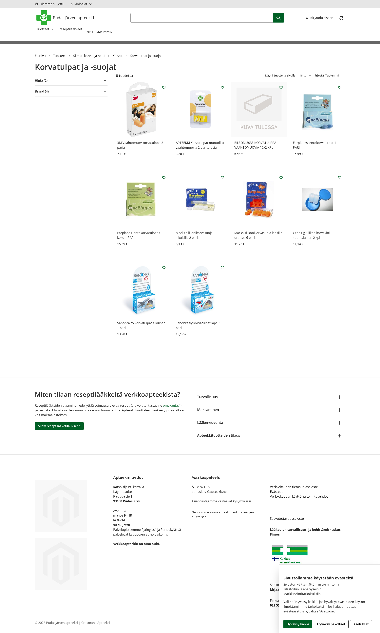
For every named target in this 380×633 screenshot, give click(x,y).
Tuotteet (42, 29)
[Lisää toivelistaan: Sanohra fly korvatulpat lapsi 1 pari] (222, 268)
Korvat (118, 56)
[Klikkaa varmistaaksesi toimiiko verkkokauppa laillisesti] (307, 559)
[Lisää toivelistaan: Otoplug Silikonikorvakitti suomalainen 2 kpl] (340, 177)
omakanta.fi (171, 405)
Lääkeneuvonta (210, 422)
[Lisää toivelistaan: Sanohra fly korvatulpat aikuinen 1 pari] (164, 268)
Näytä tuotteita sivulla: (281, 75)
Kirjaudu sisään (321, 18)
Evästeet (276, 491)
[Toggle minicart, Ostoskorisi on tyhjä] (341, 18)
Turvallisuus (207, 396)
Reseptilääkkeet (70, 29)
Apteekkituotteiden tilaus (218, 435)
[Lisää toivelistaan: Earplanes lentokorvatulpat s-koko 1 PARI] (164, 177)
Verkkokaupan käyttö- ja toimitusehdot (299, 496)
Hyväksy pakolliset (331, 624)
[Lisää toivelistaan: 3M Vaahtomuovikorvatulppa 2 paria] (164, 87)
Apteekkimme (100, 31)
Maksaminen (208, 409)
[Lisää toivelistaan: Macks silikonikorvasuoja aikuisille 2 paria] (222, 177)
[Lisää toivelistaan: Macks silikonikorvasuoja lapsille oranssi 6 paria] (281, 177)
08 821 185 (203, 487)
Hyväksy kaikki (298, 624)
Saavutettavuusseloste (287, 518)
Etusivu (40, 56)
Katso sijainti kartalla (128, 487)
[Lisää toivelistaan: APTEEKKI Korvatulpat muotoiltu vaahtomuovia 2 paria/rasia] (222, 87)
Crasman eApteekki (95, 623)
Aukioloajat (79, 4)
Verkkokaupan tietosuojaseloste (294, 487)
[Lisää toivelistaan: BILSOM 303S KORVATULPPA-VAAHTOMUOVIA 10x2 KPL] (281, 87)
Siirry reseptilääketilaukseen (59, 426)
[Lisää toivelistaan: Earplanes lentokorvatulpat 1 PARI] (340, 87)
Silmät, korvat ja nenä (89, 56)
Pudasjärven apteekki (73, 17)
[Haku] (278, 18)
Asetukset (361, 624)
